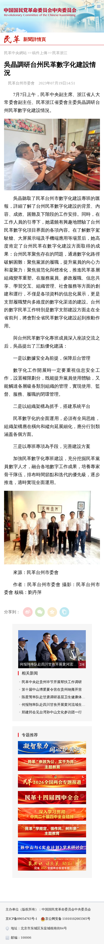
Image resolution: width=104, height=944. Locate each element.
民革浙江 (59, 53)
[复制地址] (64, 612)
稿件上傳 (39, 53)
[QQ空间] (52, 612)
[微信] (40, 612)
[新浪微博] (28, 612)
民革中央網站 (15, 53)
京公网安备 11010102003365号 (67, 919)
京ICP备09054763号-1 (21, 919)
